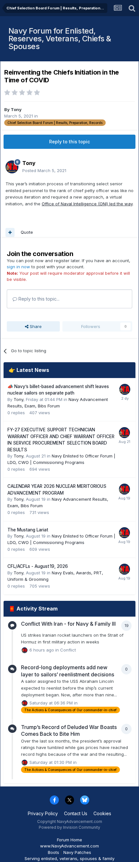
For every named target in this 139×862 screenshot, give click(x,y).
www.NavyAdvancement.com (69, 845)
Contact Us (75, 813)
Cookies (102, 813)
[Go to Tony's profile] (11, 166)
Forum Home (69, 839)
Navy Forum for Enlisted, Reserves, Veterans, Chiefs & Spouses (59, 38)
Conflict (68, 649)
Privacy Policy (43, 813)
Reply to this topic (69, 141)
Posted (44, 170)
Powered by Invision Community (69, 827)
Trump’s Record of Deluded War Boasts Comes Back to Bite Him (69, 730)
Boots (53, 852)
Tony (16, 109)
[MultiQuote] (10, 232)
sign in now (18, 266)
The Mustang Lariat (27, 529)
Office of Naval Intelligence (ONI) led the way (87, 203)
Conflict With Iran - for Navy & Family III (68, 624)
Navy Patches (77, 852)
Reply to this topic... (38, 299)
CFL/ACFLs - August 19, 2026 (37, 566)
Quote (27, 232)
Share (35, 326)
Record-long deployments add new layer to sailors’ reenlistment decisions (67, 671)
